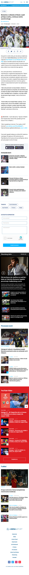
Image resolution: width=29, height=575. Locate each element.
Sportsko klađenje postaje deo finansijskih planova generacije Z (18, 308)
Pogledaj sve (23, 254)
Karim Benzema (13, 204)
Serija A (3, 486)
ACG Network (14, 544)
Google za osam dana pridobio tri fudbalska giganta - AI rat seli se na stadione (18, 294)
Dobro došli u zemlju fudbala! (17, 167)
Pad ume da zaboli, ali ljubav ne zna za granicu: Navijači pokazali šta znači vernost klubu (17, 509)
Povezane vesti (6, 153)
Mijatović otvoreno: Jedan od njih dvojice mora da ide (18, 359)
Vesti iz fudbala (5, 346)
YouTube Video (6, 391)
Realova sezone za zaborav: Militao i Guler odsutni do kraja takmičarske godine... (18, 380)
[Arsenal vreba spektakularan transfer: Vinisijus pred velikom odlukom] (4, 192)
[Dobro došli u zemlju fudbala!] (4, 170)
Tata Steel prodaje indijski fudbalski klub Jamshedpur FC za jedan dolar (18, 301)
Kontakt (15, 557)
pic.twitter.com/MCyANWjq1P (14, 126)
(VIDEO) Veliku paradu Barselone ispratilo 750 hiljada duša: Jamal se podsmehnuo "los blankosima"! (18, 370)
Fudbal (20, 207)
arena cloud (14, 539)
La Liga (4, 11)
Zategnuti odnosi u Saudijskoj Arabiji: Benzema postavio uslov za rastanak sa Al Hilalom (14, 351)
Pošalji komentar (14, 245)
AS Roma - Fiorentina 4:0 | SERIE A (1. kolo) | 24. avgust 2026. (18, 431)
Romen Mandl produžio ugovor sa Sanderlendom (18, 517)
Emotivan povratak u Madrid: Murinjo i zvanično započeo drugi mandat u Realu (18, 157)
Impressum (14, 542)
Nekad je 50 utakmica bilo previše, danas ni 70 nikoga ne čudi (18, 316)
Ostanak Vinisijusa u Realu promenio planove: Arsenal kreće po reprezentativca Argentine (18, 180)
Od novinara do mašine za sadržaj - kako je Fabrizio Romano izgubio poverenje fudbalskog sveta (14, 279)
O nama (14, 547)
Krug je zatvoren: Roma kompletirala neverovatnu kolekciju (13, 491)
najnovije (14, 534)
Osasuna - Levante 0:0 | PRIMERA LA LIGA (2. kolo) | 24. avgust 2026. (18, 441)
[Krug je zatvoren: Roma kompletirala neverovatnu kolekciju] (14, 478)
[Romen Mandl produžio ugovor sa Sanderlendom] (4, 518)
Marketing (14, 555)
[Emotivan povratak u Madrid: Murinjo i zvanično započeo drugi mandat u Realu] (4, 159)
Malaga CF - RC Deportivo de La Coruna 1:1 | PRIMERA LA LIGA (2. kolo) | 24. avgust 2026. (13, 414)
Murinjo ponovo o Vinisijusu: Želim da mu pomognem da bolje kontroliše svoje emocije (18, 499)
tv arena (9, 566)
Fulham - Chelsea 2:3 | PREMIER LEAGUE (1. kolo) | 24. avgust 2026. (18, 421)
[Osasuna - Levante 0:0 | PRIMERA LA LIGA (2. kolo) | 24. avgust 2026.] (4, 441)
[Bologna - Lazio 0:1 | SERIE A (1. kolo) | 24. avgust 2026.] (4, 451)
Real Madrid (5, 207)
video (14, 536)
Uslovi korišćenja (14, 552)
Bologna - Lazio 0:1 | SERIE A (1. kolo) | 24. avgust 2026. (17, 451)
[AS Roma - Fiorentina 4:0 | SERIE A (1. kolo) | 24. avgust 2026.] (4, 432)
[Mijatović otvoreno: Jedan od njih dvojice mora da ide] (4, 360)
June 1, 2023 (24, 128)
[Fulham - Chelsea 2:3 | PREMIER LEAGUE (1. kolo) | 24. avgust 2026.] (4, 422)
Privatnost (14, 549)
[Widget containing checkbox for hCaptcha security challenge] (13, 238)
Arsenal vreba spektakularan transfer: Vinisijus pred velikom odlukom (17, 191)
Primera (14, 207)
